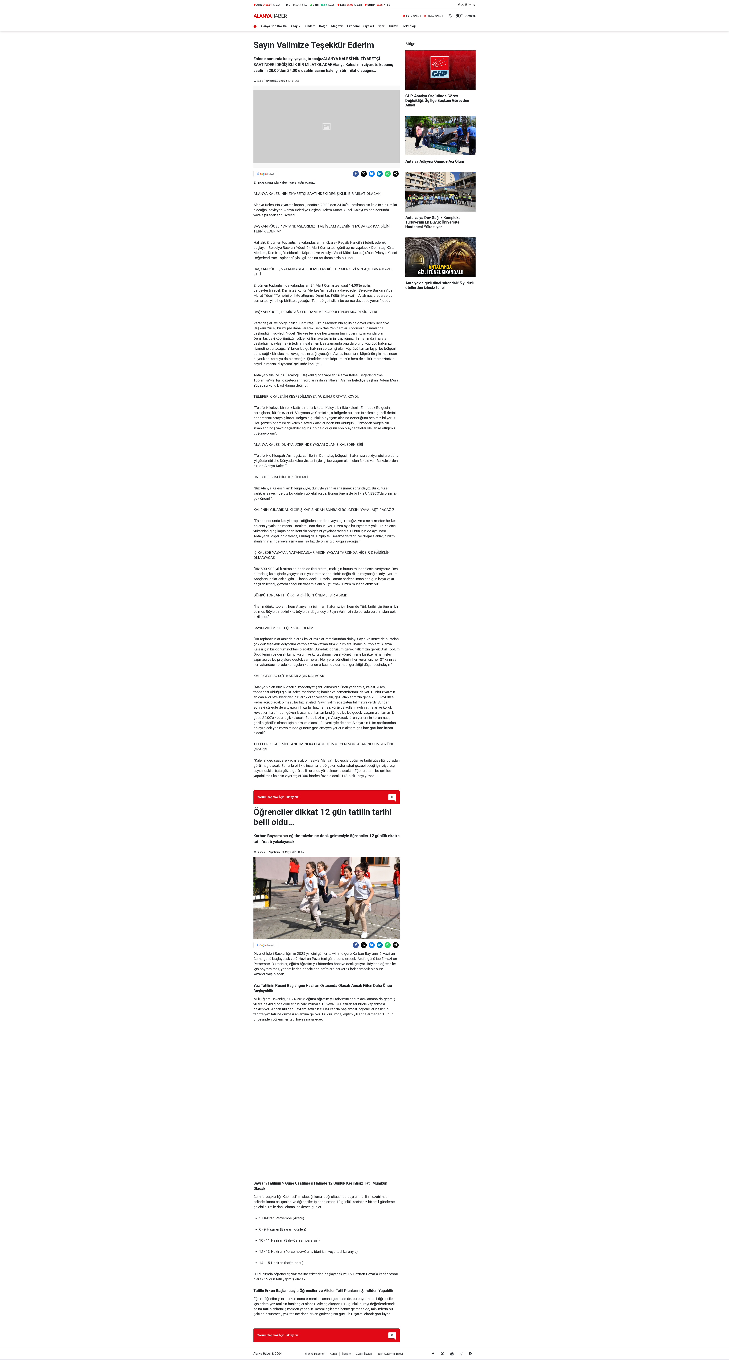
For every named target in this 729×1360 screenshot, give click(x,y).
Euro (343, 5)
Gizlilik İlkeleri (364, 1353)
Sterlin (371, 5)
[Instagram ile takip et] (470, 5)
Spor (381, 26)
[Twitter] (364, 174)
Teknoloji (409, 26)
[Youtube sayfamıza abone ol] (466, 5)
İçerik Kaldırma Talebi (390, 1353)
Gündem (309, 26)
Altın (259, 5)
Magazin (337, 26)
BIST (289, 5)
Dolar (316, 5)
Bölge (323, 26)
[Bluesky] (372, 174)
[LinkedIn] (380, 174)
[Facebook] (356, 174)
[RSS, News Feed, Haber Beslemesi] (474, 5)
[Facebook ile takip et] (459, 5)
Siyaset (368, 26)
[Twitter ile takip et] (463, 5)
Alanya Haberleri (315, 1353)
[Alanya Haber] (270, 16)
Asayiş (295, 26)
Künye (334, 1353)
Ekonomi (353, 26)
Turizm (393, 26)
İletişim (346, 1353)
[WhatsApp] (388, 174)
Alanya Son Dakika (273, 26)
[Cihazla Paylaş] (396, 174)
